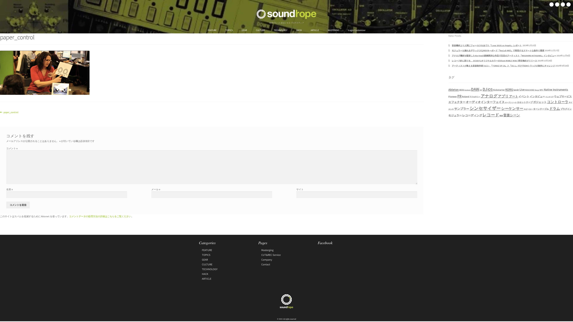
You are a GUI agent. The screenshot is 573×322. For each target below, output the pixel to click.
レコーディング (472, 115)
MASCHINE (529, 90)
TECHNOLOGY (280, 30)
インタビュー (537, 96)
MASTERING (333, 30)
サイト (300, 189)
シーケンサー (512, 108)
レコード (491, 114)
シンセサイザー (485, 108)
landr (516, 89)
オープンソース (511, 102)
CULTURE (260, 30)
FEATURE (212, 30)
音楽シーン (511, 115)
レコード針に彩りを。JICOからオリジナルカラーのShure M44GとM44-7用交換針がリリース (494, 60)
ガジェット (540, 102)
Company (266, 259)
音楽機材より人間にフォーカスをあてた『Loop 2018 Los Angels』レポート (487, 45)
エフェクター (456, 102)
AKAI (461, 89)
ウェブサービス (563, 96)
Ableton (453, 90)
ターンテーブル (541, 109)
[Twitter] (557, 4)
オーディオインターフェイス (485, 102)
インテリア (549, 97)
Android (467, 90)
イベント (524, 96)
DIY (481, 90)
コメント (12, 148)
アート (513, 96)
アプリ (503, 96)
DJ (485, 89)
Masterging (267, 250)
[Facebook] (551, 4)
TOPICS (229, 30)
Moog (537, 90)
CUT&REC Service (271, 255)
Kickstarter (499, 89)
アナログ (489, 95)
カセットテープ (525, 102)
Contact (265, 264)
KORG (509, 90)
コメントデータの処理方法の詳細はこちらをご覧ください (100, 216)
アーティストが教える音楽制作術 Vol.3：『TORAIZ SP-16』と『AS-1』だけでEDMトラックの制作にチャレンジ (503, 65)
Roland (465, 96)
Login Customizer (356, 30)
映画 (501, 116)
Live (522, 89)
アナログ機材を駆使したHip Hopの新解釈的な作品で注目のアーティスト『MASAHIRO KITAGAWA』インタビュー (504, 55)
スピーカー (528, 109)
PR (459, 96)
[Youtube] (568, 4)
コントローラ (557, 102)
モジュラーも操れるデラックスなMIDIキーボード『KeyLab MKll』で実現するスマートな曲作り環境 (498, 50)
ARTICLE (315, 30)
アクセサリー (475, 97)
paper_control (10, 112)
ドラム (554, 108)
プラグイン (566, 109)
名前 (9, 189)
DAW (475, 89)
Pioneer (452, 96)
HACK (299, 30)
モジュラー (455, 115)
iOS (490, 89)
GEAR (244, 30)
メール (155, 189)
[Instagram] (563, 4)
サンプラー (461, 108)
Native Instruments (556, 89)
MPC (541, 90)
